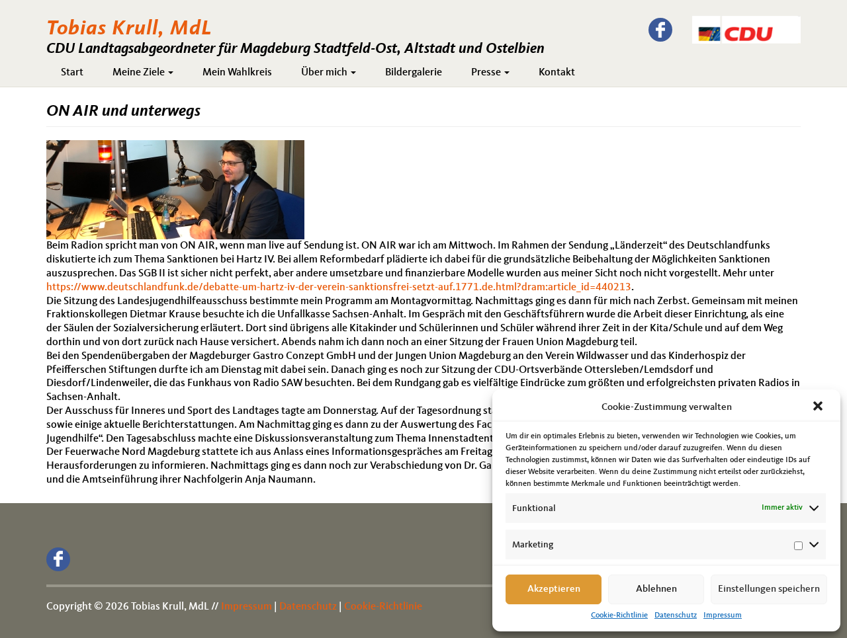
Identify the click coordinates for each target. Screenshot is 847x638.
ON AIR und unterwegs (123, 112)
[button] (819, 407)
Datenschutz (675, 615)
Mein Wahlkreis (237, 72)
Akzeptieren (553, 589)
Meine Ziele (139, 72)
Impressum (722, 615)
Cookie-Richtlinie (619, 615)
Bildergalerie (413, 72)
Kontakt (557, 72)
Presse (487, 72)
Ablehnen (656, 589)
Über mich (325, 72)
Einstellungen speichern (769, 589)
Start (72, 72)
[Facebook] (660, 30)
